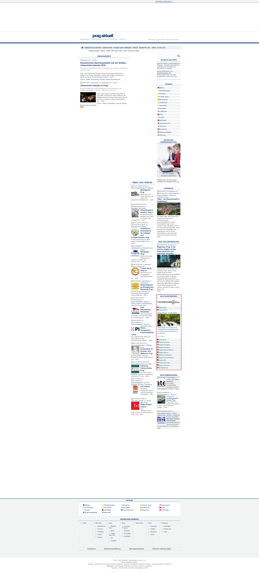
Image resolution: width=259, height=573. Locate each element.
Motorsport (153, 532)
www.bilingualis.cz (136, 248)
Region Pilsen (163, 310)
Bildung (150, 188)
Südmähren (162, 339)
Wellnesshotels (161, 415)
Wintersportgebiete (165, 132)
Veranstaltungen (92, 48)
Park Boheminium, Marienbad (145, 309)
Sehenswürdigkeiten (137, 301)
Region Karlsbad (164, 342)
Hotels (175, 413)
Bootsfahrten (95, 79)
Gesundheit (163, 105)
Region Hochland (164, 347)
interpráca (120, 564)
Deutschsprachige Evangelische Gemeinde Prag (146, 287)
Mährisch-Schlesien (165, 355)
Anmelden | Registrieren (164, 1)
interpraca (148, 564)
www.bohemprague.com (164, 73)
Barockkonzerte (115, 79)
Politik (108, 51)
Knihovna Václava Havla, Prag (146, 368)
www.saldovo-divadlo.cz (138, 401)
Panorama (131, 51)
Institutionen (144, 326)
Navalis (108, 79)
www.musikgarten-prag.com (139, 188)
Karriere (99, 534)
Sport (125, 51)
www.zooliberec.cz (136, 381)
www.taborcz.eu (172, 191)
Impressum (91, 548)
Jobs (154, 48)
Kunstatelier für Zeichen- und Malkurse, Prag (146, 351)
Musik (112, 531)
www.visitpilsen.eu (136, 322)
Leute (165, 532)
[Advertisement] (129, 17)
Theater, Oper (170, 379)
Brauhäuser (134, 208)
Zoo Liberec (145, 386)
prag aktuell (102, 35)
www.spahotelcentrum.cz (164, 413)
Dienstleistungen (164, 90)
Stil (112, 538)
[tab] (168, 307)
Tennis (152, 534)
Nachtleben (163, 120)
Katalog (161, 48)
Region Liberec (163, 352)
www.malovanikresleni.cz (138, 345)
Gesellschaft (140, 266)
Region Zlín (162, 360)
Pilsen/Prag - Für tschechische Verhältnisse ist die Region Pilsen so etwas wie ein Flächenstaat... (168, 329)
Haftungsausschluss (136, 548)
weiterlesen (161, 333)
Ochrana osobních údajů (161, 548)
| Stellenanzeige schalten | (97, 51)
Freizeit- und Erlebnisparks (144, 303)
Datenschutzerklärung (112, 548)
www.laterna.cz (172, 245)
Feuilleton (113, 541)
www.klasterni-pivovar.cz (138, 206)
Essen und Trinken (123, 48)
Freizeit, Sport (163, 96)
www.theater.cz (172, 377)
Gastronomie (142, 208)
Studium (99, 537)
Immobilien (162, 108)
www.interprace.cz (175, 63)
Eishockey (153, 526)
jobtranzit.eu (110, 566)
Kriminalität (167, 526)
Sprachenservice (136, 226)
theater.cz (169, 381)
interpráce (91, 564)
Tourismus (134, 305)
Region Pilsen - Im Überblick (167, 313)
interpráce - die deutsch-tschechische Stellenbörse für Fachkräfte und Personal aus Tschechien (168, 66)
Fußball (152, 529)
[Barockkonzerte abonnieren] (81, 107)
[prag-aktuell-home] (82, 48)
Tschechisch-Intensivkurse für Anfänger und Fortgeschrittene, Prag (141, 233)
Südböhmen (163, 307)
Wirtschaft (114, 51)
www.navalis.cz (95, 83)
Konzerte (102, 79)
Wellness (169, 415)
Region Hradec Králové (166, 350)
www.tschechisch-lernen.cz (139, 225)
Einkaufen (108, 48)
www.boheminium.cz (137, 300)
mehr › (112, 77)
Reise (135, 48)
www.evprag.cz (146, 281)
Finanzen (100, 529)
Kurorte (140, 305)
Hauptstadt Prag (164, 363)
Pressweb (114, 568)
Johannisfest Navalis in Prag (94, 85)
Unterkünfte (163, 129)
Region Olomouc (164, 365)
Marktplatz (144, 48)
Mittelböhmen (163, 368)
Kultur (120, 51)
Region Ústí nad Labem (166, 357)
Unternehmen (101, 526)
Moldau (88, 79)
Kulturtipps (93, 105)
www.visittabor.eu (174, 193)
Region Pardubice (164, 345)
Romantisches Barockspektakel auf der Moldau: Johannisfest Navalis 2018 (103, 64)
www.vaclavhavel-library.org (139, 364)
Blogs (137, 51)
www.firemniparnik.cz (163, 394)
